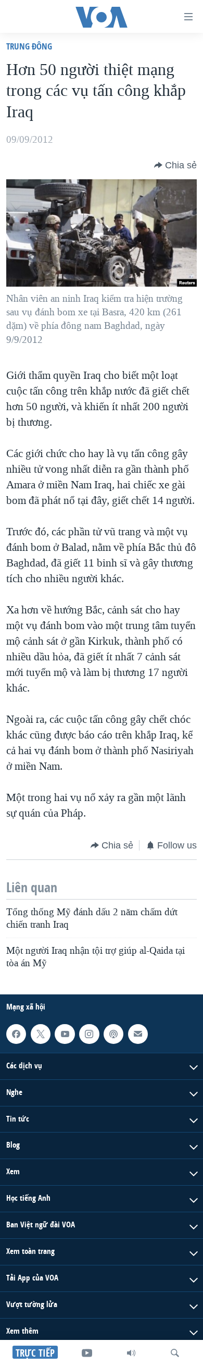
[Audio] (131, 1353)
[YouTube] (87, 1353)
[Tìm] (175, 1353)
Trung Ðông (29, 46)
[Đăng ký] (138, 1034)
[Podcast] (113, 1034)
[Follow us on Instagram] (89, 1034)
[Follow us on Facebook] (16, 1034)
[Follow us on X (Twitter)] (40, 1034)
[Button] (175, 165)
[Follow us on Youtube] (64, 1034)
